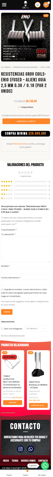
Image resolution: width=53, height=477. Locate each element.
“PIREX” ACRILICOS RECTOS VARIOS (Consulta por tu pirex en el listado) (12, 382)
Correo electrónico (11, 277)
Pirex (5, 394)
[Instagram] (20, 449)
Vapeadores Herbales (34, 392)
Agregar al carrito (26, 121)
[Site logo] (25, 4)
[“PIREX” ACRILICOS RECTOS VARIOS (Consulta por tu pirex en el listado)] (12, 361)
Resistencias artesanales (26, 67)
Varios (11, 394)
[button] (38, 405)
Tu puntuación (9, 230)
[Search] (37, 4)
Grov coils (45, 67)
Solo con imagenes (13, 328)
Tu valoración (8, 234)
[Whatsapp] (30, 449)
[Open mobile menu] (4, 4)
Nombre (5, 265)
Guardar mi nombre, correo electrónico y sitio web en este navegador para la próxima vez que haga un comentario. (24, 293)
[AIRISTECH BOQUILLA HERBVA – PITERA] (38, 364)
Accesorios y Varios (12, 391)
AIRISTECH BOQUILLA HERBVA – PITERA (38, 385)
